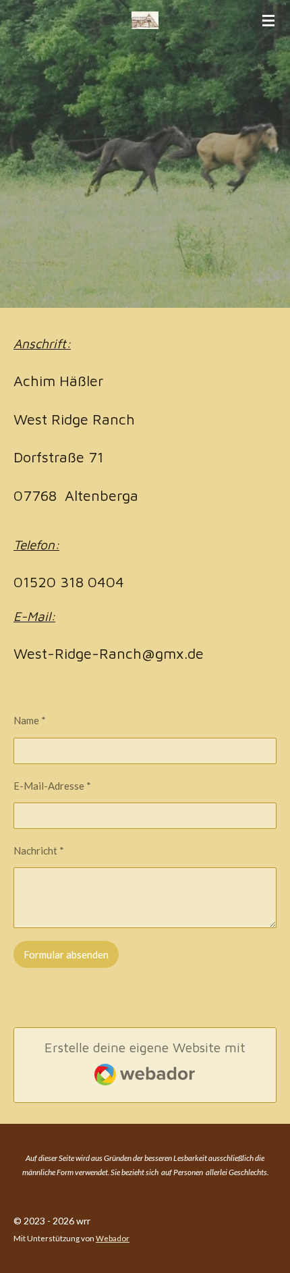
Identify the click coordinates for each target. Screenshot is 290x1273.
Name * (29, 720)
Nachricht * (38, 850)
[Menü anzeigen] (268, 20)
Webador (112, 1238)
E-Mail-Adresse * (52, 786)
